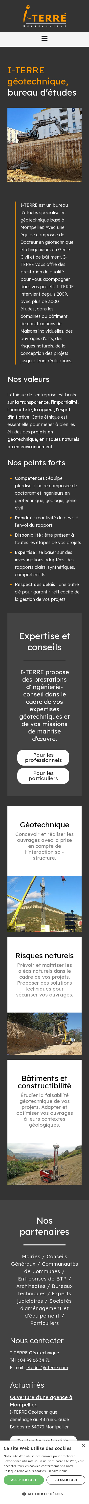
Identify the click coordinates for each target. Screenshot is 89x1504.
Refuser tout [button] (66, 1480)
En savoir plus (57, 1471)
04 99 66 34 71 (35, 1360)
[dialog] (44, 1472)
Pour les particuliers (43, 775)
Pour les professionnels (43, 757)
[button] (44, 38)
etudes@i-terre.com (47, 1367)
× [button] (83, 1446)
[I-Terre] (44, 16)
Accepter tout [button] (23, 1480)
